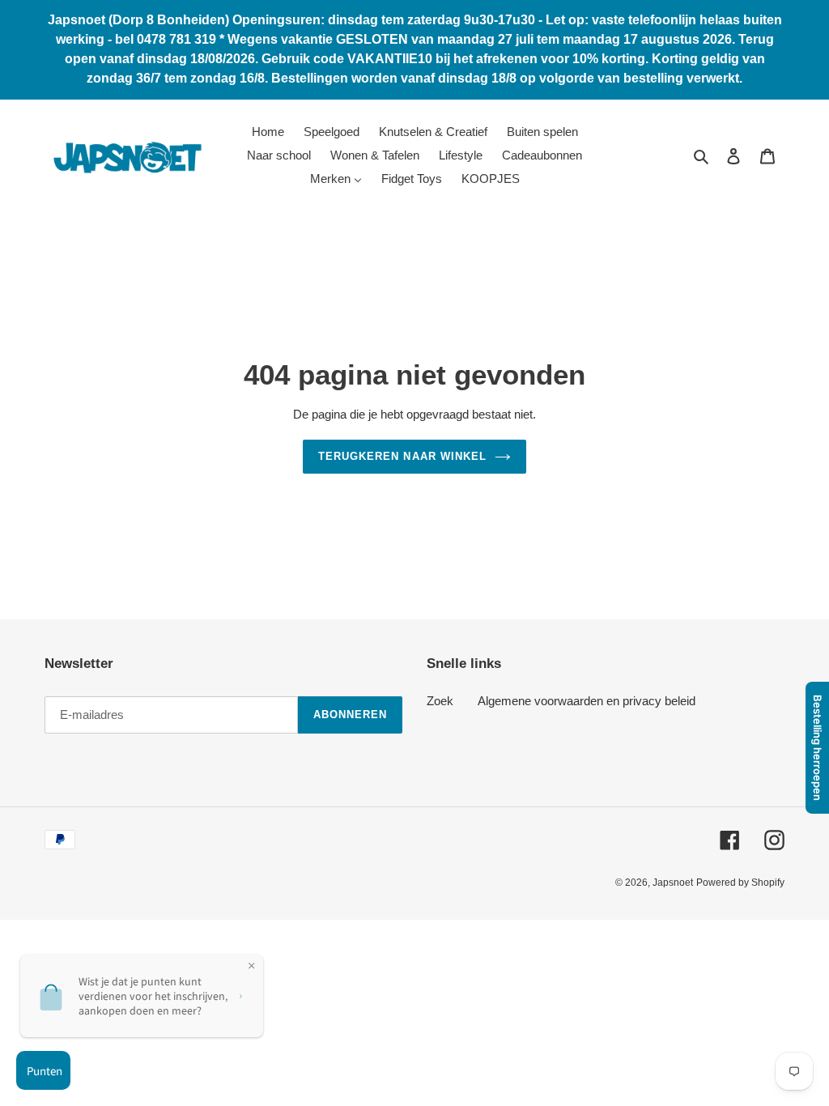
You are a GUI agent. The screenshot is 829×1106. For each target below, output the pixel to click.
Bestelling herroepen (817, 748)
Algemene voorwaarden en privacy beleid (586, 701)
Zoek (440, 701)
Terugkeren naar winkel (402, 456)
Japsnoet (673, 882)
